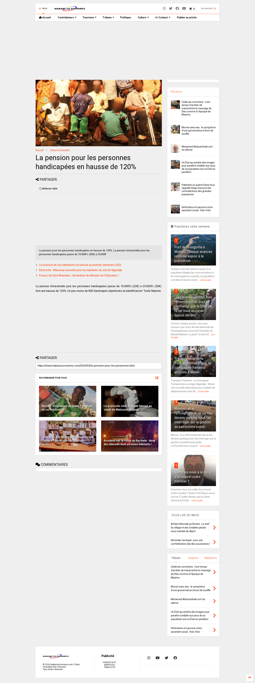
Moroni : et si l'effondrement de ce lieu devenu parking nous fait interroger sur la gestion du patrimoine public (193, 418)
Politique (125, 17)
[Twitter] (170, 8)
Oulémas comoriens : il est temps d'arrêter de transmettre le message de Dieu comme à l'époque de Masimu (196, 108)
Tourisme (88, 17)
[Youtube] (184, 8)
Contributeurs (66, 17)
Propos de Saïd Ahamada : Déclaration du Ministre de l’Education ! (79, 275)
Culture (142, 17)
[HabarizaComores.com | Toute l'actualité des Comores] (69, 9)
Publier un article (186, 17)
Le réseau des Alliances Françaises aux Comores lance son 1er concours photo (68, 440)
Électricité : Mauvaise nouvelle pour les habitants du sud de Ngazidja (80, 270)
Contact (163, 17)
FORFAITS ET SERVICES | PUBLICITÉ (109, 664)
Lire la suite (205, 280)
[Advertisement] (127, 50)
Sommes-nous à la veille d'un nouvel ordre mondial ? (193, 476)
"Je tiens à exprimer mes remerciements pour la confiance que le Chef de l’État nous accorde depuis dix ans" (193, 306)
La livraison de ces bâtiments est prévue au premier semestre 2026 (80, 265)
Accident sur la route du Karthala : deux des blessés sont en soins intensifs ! (129, 442)
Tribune (107, 17)
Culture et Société (60, 150)
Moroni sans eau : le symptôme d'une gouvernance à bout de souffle (199, 130)
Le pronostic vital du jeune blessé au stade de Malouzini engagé (128, 407)
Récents (176, 91)
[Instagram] (164, 8)
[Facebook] (177, 8)
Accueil (46, 17)
